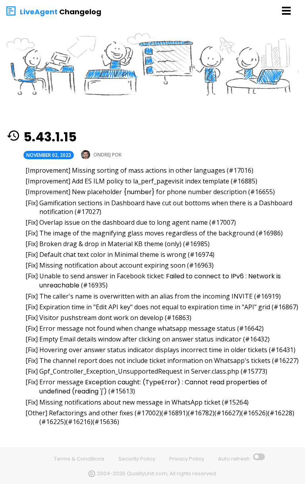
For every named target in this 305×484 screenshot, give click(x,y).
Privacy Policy (186, 459)
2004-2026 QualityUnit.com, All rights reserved (156, 473)
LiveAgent (39, 12)
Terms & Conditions (79, 459)
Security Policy (136, 459)
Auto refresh (234, 459)
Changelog (80, 12)
